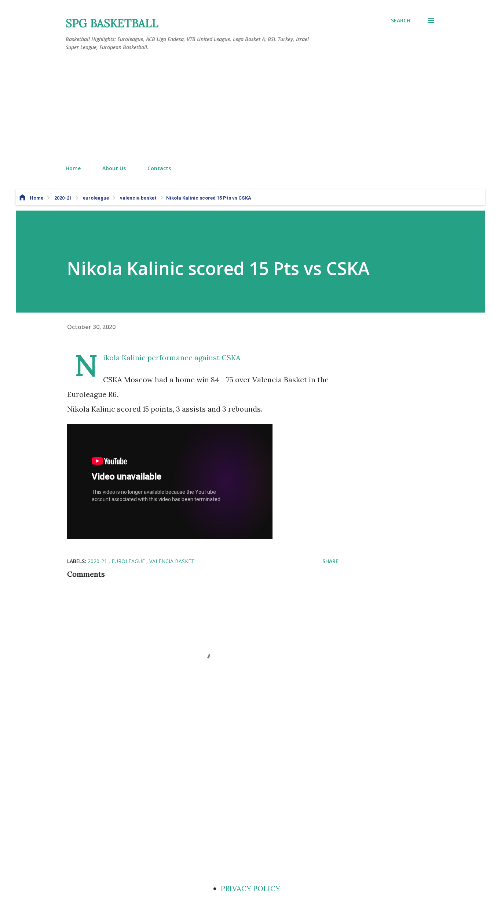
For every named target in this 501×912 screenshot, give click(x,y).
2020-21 (98, 561)
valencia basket (171, 561)
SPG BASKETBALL (112, 23)
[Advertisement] (250, 108)
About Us (114, 168)
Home (73, 168)
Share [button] (330, 561)
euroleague (128, 561)
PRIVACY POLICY (250, 888)
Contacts (159, 168)
